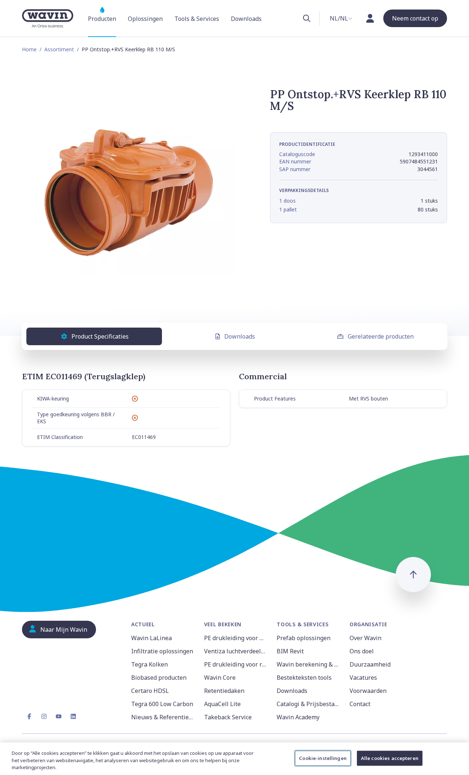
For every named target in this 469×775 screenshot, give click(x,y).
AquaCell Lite (222, 704)
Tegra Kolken (149, 664)
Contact (360, 704)
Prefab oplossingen (303, 638)
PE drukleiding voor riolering (236, 664)
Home (29, 49)
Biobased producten (159, 677)
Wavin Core (220, 677)
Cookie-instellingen (322, 757)
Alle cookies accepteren (389, 757)
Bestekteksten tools (304, 677)
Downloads (239, 336)
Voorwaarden (368, 691)
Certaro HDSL (150, 691)
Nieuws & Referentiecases (163, 717)
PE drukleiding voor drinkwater (236, 638)
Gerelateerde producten (381, 336)
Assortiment (59, 49)
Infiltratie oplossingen (162, 651)
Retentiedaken (224, 691)
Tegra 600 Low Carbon (162, 704)
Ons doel (362, 651)
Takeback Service (228, 717)
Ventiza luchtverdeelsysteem (236, 651)
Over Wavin (365, 638)
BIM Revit (290, 651)
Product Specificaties (100, 336)
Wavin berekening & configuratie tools (309, 664)
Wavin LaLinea (151, 638)
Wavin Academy (298, 717)
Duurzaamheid (370, 664)
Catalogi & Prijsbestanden (309, 704)
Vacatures (363, 677)
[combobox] (341, 18)
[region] (234, 758)
